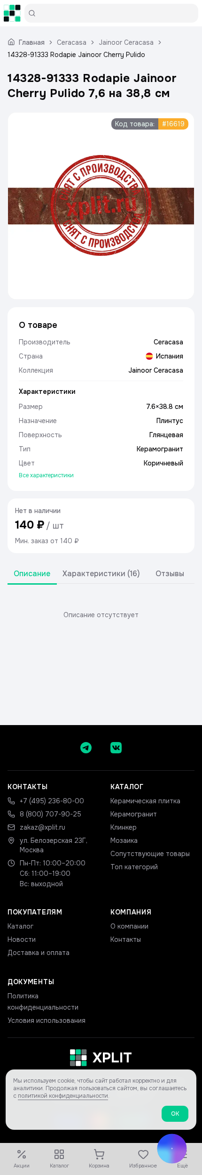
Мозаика (124, 840)
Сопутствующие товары (150, 853)
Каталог (20, 926)
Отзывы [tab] (169, 574)
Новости (22, 939)
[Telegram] (86, 747)
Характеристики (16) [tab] (101, 574)
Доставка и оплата (39, 952)
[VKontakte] (116, 747)
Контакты (125, 939)
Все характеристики (46, 475)
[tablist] (101, 574)
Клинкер (123, 827)
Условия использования (46, 1020)
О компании (129, 926)
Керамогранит (133, 814)
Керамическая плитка (145, 801)
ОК (175, 1114)
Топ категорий (134, 867)
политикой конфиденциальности (63, 1096)
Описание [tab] (32, 574)
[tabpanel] (101, 615)
